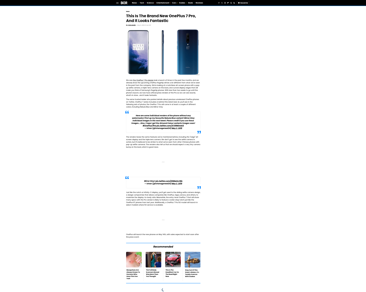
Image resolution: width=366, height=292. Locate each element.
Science (150, 3)
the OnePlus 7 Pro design (143, 80)
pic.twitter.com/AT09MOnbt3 (170, 125)
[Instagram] (225, 3)
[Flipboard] (228, 3)
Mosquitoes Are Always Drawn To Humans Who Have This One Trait (133, 274)
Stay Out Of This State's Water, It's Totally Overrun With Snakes (192, 273)
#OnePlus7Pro (149, 125)
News (134, 3)
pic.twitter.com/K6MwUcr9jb (169, 181)
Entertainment (163, 3)
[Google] (231, 3)
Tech (142, 3)
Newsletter (244, 3)
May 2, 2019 (177, 128)
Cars (174, 3)
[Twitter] (222, 3)
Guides (182, 3)
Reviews (199, 3)
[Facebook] (219, 3)
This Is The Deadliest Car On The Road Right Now (172, 273)
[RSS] (234, 3)
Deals (190, 3)
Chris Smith (132, 25)
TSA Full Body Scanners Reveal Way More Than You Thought (152, 273)
